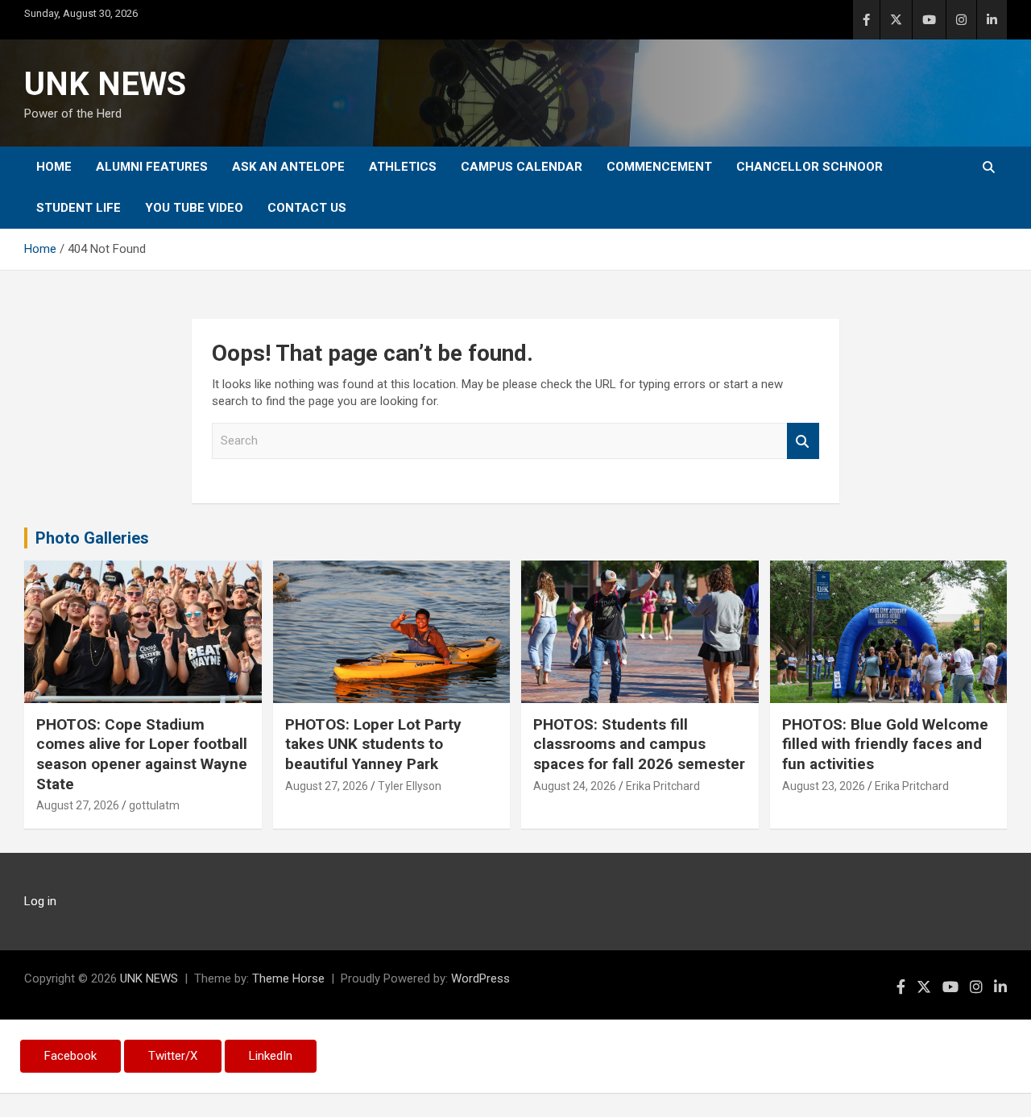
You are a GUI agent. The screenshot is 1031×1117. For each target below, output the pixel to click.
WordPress (480, 978)
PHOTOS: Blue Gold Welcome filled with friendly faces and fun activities (885, 744)
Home (54, 166)
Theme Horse (288, 978)
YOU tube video (194, 208)
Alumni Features (152, 166)
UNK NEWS (105, 84)
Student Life (78, 208)
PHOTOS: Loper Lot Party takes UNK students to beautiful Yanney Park (373, 744)
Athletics (403, 166)
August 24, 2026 (574, 786)
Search (803, 441)
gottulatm (154, 805)
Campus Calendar (521, 166)
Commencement (659, 166)
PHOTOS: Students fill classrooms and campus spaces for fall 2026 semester (639, 744)
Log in (40, 901)
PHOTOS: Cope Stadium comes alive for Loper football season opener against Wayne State (141, 754)
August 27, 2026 (77, 805)
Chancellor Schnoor (809, 166)
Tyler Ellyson (409, 786)
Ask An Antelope (288, 166)
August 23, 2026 (823, 786)
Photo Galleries (92, 538)
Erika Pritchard (663, 786)
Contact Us (306, 208)
